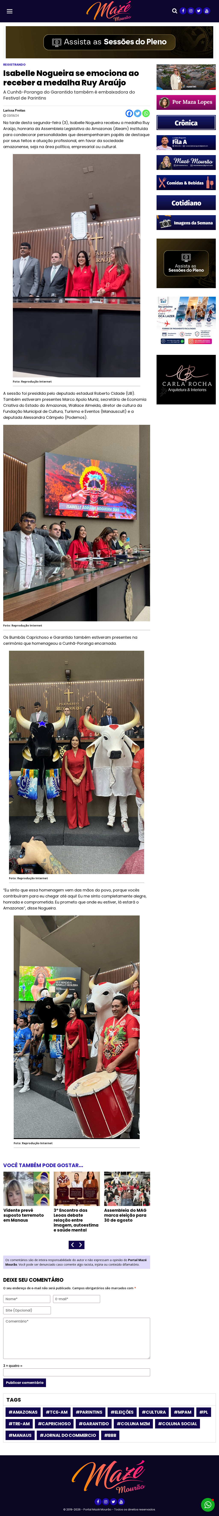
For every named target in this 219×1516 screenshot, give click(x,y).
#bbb (110, 1435)
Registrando (14, 64)
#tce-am (57, 1412)
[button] (208, 1505)
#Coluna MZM (133, 1424)
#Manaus (20, 1435)
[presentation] (73, 1245)
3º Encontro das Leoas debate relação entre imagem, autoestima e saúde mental (76, 1220)
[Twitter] (137, 113)
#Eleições (122, 1412)
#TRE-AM (19, 1424)
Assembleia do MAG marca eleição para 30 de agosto (125, 1215)
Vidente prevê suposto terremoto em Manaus (23, 1215)
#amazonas (23, 1412)
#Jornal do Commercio (68, 1435)
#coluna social (177, 1424)
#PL (203, 1412)
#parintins (89, 1412)
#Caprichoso (54, 1424)
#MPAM (182, 1412)
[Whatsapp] (146, 113)
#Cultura (154, 1412)
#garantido (94, 1424)
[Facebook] (129, 113)
